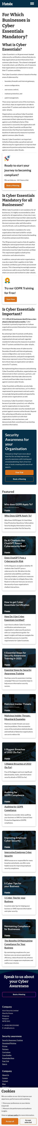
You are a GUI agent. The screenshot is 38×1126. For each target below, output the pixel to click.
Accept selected (28, 1121)
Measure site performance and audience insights (16, 1109)
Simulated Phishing (9, 1043)
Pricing (4, 1046)
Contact (5, 1081)
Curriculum (6, 1052)
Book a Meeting (12, 185)
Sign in (4, 1064)
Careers (5, 1078)
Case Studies (6, 1055)
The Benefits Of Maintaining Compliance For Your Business (18, 944)
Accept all (10, 1121)
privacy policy (13, 1115)
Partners (5, 1049)
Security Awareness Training (12, 1040)
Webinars (5, 1087)
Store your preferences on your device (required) (15, 1104)
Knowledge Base (8, 1058)
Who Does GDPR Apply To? (18, 515)
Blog (4, 1084)
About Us (5, 1075)
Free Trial (19, 472)
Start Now (10, 299)
